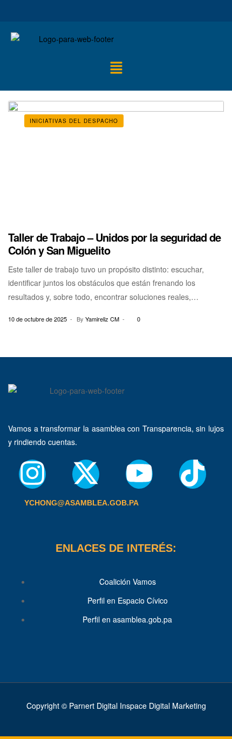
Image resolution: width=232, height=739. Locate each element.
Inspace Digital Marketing (163, 705)
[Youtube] (139, 474)
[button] (116, 68)
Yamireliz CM (102, 318)
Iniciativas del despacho (74, 121)
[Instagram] (32, 474)
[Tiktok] (192, 474)
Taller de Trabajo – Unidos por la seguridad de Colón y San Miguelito (114, 243)
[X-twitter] (85, 474)
